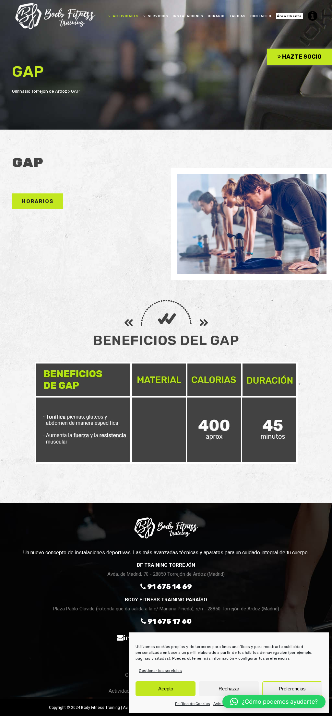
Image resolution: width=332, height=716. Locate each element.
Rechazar (229, 688)
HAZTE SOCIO (301, 56)
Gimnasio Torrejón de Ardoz (39, 91)
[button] (274, 701)
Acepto (165, 688)
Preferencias (292, 688)
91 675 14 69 (169, 587)
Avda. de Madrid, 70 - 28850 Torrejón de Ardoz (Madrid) (166, 574)
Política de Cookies (192, 703)
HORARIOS (37, 201)
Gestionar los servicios (160, 670)
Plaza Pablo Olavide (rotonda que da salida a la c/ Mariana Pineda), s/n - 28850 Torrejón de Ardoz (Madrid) (166, 609)
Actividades (122, 691)
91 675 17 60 (169, 621)
